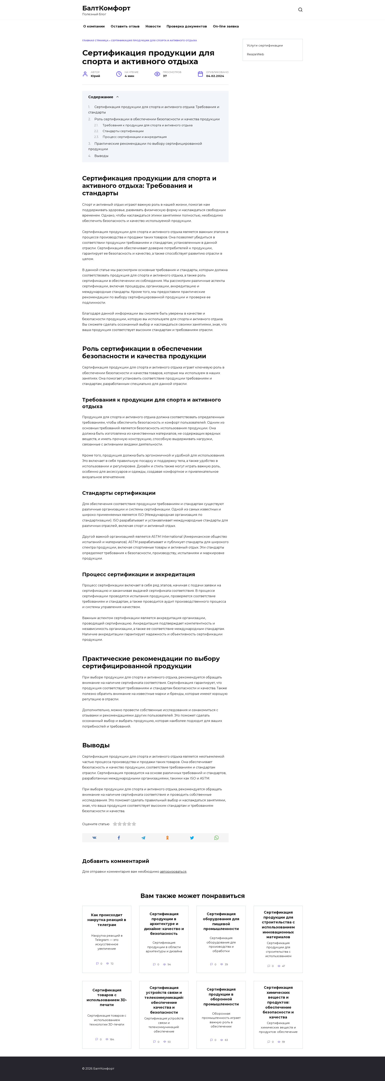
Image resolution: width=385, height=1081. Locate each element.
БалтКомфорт (106, 8)
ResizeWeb (255, 54)
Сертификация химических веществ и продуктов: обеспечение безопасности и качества (278, 1002)
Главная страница (95, 40)
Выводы (101, 156)
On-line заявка (226, 26)
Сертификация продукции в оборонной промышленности (221, 996)
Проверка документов (187, 26)
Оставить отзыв (125, 26)
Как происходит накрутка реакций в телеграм (106, 920)
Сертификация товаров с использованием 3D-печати (107, 997)
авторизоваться (173, 872)
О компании (94, 26)
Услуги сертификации (265, 45)
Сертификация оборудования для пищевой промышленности (221, 921)
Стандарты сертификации (123, 131)
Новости (153, 26)
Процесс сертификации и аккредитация (135, 137)
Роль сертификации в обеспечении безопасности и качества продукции (157, 119)
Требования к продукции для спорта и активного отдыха (147, 125)
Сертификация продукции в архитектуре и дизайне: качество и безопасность (164, 924)
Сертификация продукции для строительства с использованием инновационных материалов (278, 924)
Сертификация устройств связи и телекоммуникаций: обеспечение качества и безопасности (164, 999)
